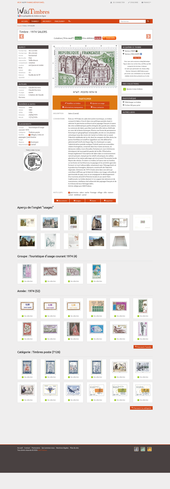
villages (34, 134)
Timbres (34, 21)
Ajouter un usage (98, 103)
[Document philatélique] (73, 241)
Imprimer (109, 201)
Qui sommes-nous (48, 448)
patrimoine (31, 137)
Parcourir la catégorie (142, 408)
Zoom (93, 201)
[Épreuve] (142, 222)
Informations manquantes (73, 107)
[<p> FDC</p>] (27, 222)
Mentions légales (62, 448)
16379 (24, 2)
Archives (46, 21)
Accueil (24, 21)
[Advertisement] (110, 12)
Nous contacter (98, 107)
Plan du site (74, 448)
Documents (62, 201)
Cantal (33, 144)
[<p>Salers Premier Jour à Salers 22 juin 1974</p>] (119, 222)
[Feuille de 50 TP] (119, 241)
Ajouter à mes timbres (135, 89)
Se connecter (119, 2)
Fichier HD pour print (132, 105)
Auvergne (34, 142)
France (147, 2)
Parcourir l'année (144, 347)
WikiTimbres (42, 450)
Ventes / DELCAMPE (132, 54)
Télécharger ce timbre (133, 102)
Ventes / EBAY (130, 51)
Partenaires (36, 448)
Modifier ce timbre (73, 103)
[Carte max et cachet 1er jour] (50, 222)
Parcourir (59, 21)
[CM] (27, 241)
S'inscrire (134, 2)
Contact (27, 448)
